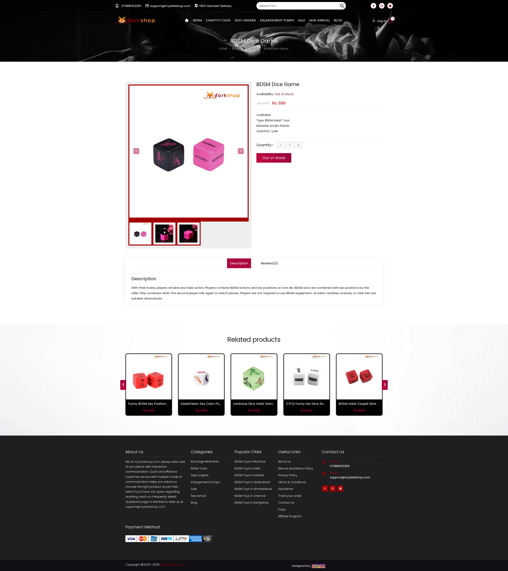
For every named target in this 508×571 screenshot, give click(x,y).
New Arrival (319, 20)
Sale (301, 20)
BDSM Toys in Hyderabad (252, 482)
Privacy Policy (287, 475)
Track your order (289, 496)
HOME (223, 49)
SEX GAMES (251, 49)
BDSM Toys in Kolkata (249, 475)
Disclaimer (285, 489)
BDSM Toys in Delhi (247, 468)
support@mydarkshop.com (170, 6)
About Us (284, 462)
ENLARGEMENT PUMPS (277, 20)
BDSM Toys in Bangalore (251, 503)
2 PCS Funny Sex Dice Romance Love (314, 403)
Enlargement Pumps (205, 482)
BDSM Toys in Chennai (250, 496)
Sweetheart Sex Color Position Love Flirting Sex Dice (221, 403)
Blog (338, 20)
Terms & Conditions (292, 482)
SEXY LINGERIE (245, 20)
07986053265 (131, 6)
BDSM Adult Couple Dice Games (363, 403)
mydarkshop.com (147, 462)
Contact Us (286, 503)
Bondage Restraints (205, 462)
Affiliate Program (289, 516)
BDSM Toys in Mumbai (250, 462)
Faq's (282, 510)
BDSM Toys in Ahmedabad (253, 489)
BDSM (197, 20)
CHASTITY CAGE (218, 20)
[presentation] (136, 151)
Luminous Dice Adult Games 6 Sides (260, 403)
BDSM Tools (199, 468)
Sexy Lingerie (200, 475)
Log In (381, 21)
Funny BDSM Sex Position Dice (151, 403)
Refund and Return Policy (295, 468)
